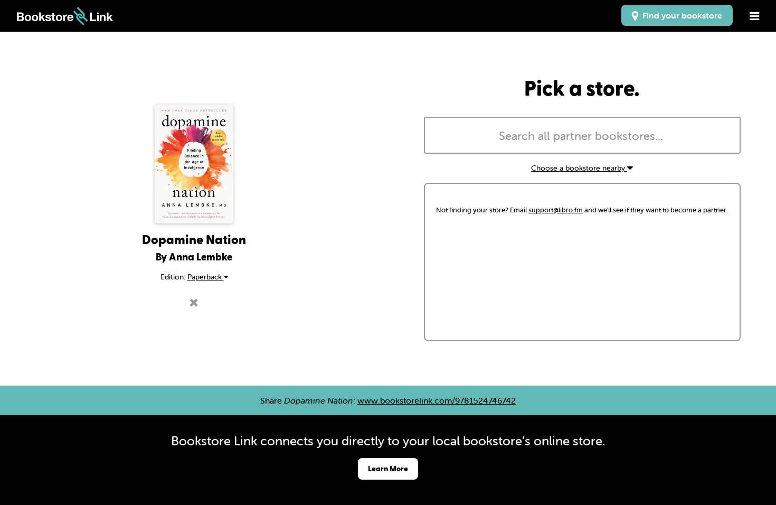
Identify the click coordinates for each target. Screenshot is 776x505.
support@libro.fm (555, 209)
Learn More (388, 468)
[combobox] (582, 135)
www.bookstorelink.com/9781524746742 (436, 400)
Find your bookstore (680, 15)
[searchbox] (582, 136)
